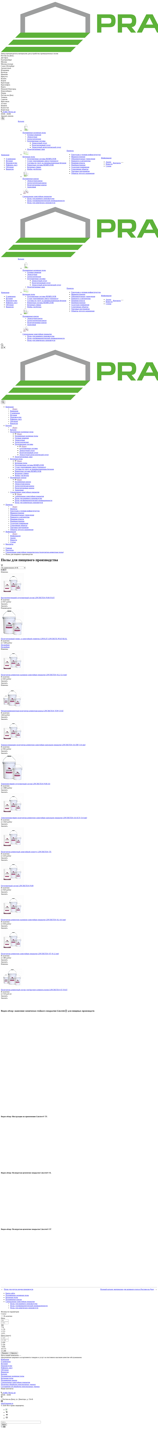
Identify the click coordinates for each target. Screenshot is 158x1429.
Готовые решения (34, 135)
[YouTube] (7, 1418)
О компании (11, 159)
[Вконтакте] (7, 1412)
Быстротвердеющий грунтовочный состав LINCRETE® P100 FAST (28, 598)
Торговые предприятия (80, 171)
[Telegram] (7, 1415)
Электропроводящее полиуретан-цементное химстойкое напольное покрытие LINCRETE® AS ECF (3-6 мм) (44, 818)
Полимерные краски (31, 179)
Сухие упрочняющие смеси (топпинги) (42, 161)
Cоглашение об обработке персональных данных (20, 1387)
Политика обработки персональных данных (18, 1384)
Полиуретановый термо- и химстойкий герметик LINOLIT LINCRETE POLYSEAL (34, 639)
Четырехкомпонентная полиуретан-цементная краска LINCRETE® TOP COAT (32, 711)
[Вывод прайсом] (5, 570)
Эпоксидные (32, 137)
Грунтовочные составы (36, 141)
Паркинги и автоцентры (81, 161)
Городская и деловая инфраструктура (86, 155)
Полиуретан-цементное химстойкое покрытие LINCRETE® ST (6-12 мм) (30, 954)
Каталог (21, 121)
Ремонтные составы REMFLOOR (40, 165)
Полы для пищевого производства (40, 199)
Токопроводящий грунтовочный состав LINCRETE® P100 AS (25, 784)
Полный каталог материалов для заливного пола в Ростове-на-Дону (127, 1289)
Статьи (108, 166)
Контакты (117, 163)
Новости (109, 164)
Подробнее (5, 645)
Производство (11, 163)
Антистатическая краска (36, 183)
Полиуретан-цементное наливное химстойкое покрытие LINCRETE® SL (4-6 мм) (33, 920)
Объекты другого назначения (82, 173)
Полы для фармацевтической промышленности (46, 201)
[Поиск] (3, 118)
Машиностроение (78, 157)
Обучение (10, 167)
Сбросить (14, 1353)
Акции (108, 162)
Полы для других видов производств (18, 1289)
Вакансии (10, 169)
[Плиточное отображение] (2, 570)
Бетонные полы (29, 157)
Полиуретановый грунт (41, 145)
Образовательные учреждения (83, 159)
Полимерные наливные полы (34, 133)
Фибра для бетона (34, 169)
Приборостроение (78, 165)
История (9, 161)
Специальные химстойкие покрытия (37, 196)
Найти (4, 1424)
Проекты (70, 151)
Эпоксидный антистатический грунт (46, 147)
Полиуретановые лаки (36, 149)
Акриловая (31, 187)
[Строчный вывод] (4, 570)
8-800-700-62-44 (9, 112)
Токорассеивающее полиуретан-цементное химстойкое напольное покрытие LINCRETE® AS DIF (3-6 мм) (43, 745)
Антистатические (34, 139)
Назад (15, 409)
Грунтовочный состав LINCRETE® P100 (17, 886)
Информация (106, 158)
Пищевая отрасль (78, 163)
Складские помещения (80, 167)
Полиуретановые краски (37, 185)
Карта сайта (10, 1293)
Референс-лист (11, 165)
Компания (5, 155)
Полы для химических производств (41, 203)
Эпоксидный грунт (39, 143)
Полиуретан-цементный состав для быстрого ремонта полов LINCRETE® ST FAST (34, 990)
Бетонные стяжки (34, 167)
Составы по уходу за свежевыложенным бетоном (46, 163)
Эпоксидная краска (34, 181)
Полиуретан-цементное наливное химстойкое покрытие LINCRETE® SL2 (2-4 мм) (34, 675)
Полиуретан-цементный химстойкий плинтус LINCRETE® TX (26, 852)
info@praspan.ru (7, 1403)
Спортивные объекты (79, 169)
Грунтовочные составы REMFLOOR (41, 159)
